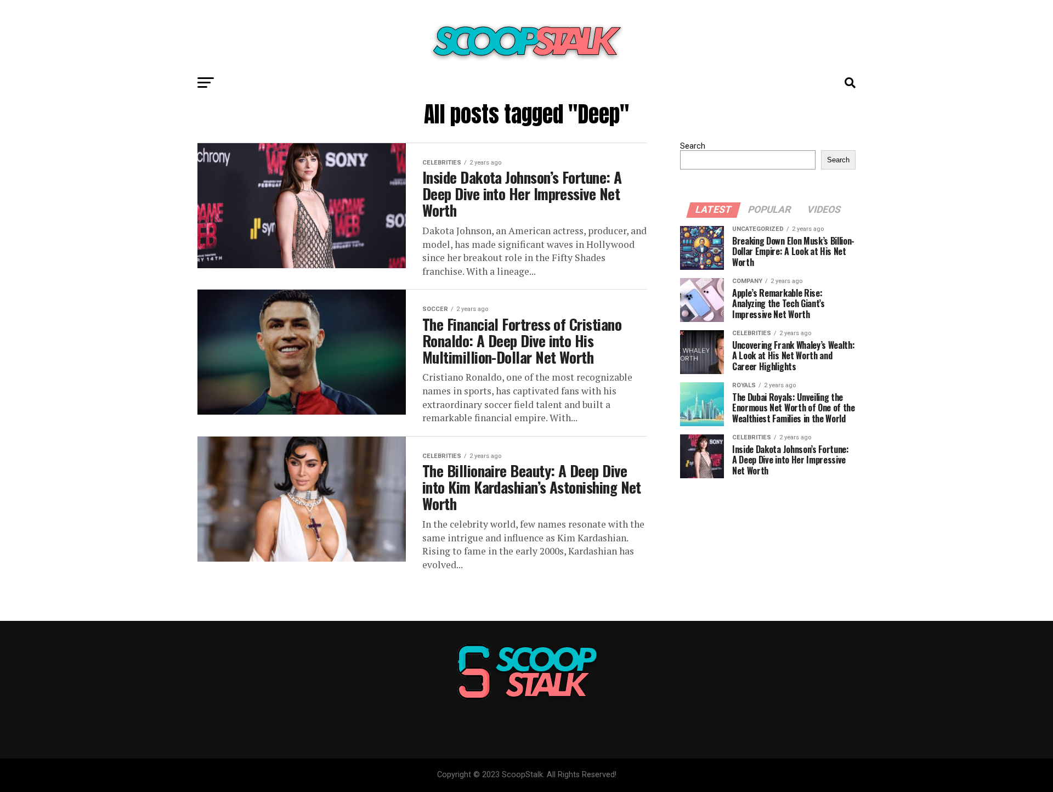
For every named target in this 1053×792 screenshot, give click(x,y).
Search (692, 146)
